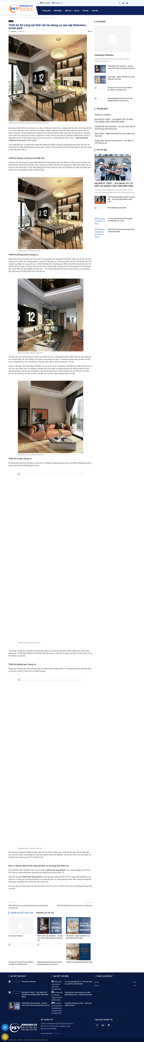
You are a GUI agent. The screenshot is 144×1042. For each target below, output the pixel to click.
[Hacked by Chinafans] (22, 925)
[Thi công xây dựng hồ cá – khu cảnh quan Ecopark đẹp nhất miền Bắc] (57, 987)
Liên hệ (95, 11)
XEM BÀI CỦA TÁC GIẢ (45, 913)
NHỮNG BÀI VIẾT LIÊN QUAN (21, 913)
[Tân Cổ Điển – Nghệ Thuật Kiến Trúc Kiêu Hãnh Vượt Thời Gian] (79, 925)
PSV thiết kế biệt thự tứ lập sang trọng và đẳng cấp (74, 905)
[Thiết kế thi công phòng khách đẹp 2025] (79, 951)
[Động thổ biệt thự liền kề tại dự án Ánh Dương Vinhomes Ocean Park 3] (50, 951)
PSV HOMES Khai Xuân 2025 (117, 208)
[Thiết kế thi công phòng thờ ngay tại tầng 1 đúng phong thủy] (100, 233)
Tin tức (85, 11)
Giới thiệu (58, 11)
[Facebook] (119, 2)
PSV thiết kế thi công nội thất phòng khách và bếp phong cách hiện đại (28, 907)
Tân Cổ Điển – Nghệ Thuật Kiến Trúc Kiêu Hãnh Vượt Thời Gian (115, 135)
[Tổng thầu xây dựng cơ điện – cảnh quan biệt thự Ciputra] (57, 1008)
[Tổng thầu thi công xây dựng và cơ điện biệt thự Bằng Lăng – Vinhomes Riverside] (57, 997)
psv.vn (14, 31)
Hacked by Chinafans (16, 936)
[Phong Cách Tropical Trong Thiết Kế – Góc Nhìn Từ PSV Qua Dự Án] (22, 951)
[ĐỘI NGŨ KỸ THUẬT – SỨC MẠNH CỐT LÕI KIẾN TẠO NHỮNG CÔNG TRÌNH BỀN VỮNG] (115, 167)
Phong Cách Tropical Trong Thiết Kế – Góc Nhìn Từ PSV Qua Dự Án (114, 142)
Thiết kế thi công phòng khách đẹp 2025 (79, 962)
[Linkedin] (123, 2)
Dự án (76, 11)
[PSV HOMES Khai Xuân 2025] (100, 211)
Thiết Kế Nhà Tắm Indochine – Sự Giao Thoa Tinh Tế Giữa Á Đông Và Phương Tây (50, 938)
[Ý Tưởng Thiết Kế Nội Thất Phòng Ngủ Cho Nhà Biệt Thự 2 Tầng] (100, 221)
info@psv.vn (58, 3)
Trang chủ (46, 11)
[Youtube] (127, 2)
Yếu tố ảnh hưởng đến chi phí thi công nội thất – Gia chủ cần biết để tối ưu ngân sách (121, 199)
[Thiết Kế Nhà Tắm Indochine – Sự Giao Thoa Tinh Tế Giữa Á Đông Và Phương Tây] (50, 925)
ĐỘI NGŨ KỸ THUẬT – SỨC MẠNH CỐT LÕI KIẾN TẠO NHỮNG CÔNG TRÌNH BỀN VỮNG (114, 120)
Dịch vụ (68, 11)
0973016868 (46, 3)
